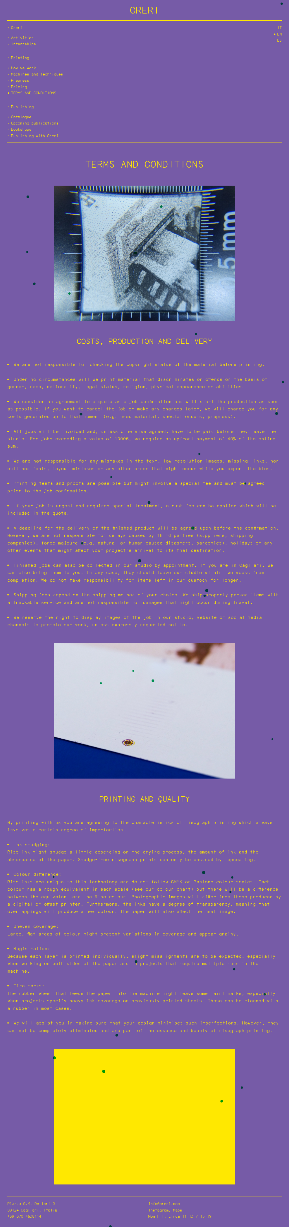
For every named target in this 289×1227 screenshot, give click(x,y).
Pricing (19, 86)
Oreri (16, 27)
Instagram (158, 1210)
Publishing (22, 106)
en (279, 34)
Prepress (20, 80)
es (279, 40)
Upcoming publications (34, 123)
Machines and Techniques (37, 74)
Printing (20, 57)
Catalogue (21, 116)
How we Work (23, 67)
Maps (177, 1210)
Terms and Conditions (33, 92)
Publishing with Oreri (34, 135)
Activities (22, 37)
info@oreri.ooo (164, 1203)
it (279, 27)
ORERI (144, 10)
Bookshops (21, 129)
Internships (23, 43)
